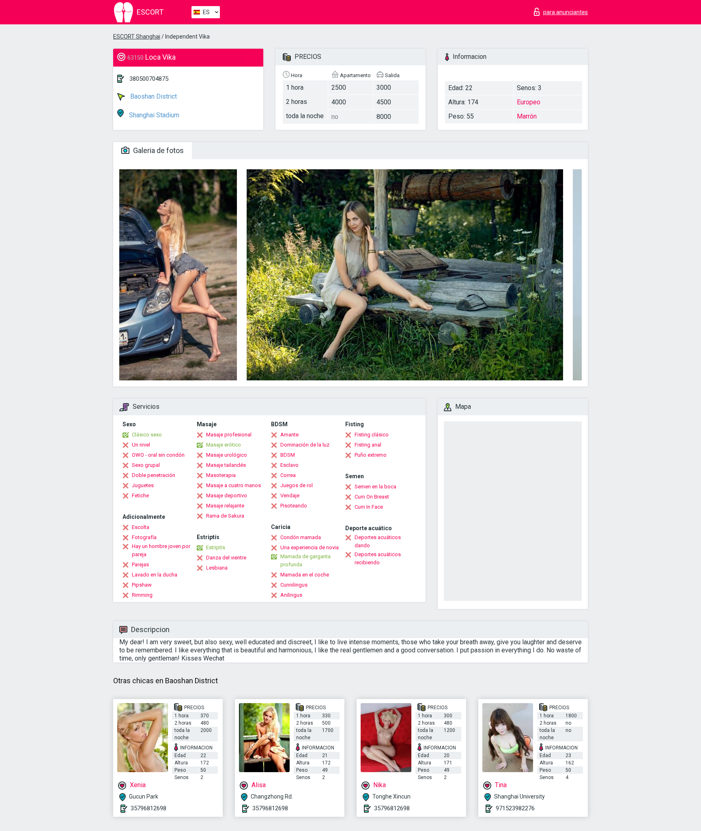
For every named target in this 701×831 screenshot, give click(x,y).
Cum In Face (369, 507)
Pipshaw (142, 585)
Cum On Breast (372, 497)
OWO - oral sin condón (158, 455)
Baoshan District (153, 96)
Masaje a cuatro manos (233, 485)
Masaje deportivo (226, 495)
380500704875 (148, 78)
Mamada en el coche (304, 575)
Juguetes (143, 485)
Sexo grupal (146, 465)
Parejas (140, 564)
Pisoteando (293, 506)
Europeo (528, 102)
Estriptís (215, 547)
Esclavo (289, 465)
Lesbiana (217, 568)
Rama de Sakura (225, 516)
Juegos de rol (296, 485)
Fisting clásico (372, 435)
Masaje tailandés (226, 465)
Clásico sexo (147, 435)
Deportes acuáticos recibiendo (378, 558)
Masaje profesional (229, 435)
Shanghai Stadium (153, 115)
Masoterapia (221, 475)
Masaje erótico (223, 445)
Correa (288, 475)
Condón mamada (300, 537)
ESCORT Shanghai (136, 36)
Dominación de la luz (304, 445)
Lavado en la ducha (154, 575)
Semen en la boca (375, 486)
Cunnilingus (293, 585)
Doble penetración (153, 475)
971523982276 (515, 808)
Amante (289, 435)
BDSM (287, 455)
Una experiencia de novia (309, 547)
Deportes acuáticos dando (378, 541)
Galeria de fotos (157, 150)
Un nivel (141, 445)
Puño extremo (371, 455)
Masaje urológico (226, 455)
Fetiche (140, 495)
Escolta (140, 527)
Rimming (142, 595)
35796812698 (148, 808)
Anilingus (291, 595)
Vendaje (289, 495)
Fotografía (144, 537)
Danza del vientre (226, 558)
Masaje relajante (225, 506)
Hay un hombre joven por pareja (161, 550)
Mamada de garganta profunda (305, 560)
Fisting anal (368, 445)
